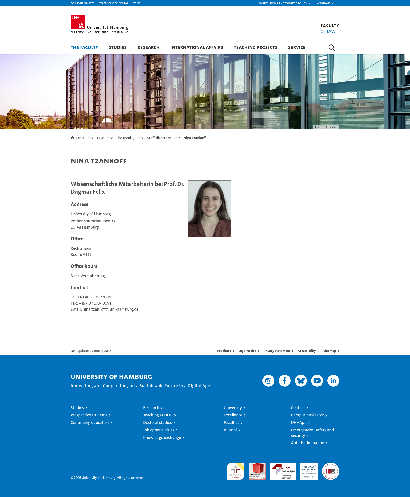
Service (297, 46)
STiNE (136, 3)
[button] (285, 3)
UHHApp (299, 422)
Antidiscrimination (307, 442)
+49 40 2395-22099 (94, 297)
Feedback (224, 350)
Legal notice (247, 350)
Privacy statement (277, 350)
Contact (298, 407)
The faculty (84, 46)
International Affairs (196, 46)
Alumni (230, 430)
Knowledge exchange (162, 437)
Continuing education (90, 422)
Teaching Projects (255, 46)
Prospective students (89, 415)
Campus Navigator (307, 415)
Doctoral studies (157, 422)
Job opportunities (158, 430)
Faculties (231, 422)
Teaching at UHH (158, 415)
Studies (118, 46)
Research (149, 46)
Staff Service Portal (113, 3)
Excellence (233, 415)
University (233, 407)
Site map (329, 350)
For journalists (82, 3)
